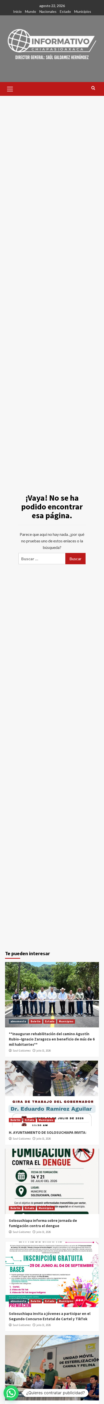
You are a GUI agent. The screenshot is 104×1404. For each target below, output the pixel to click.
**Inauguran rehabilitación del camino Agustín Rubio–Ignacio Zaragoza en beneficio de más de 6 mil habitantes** (52, 1039)
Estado (65, 11)
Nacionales (48, 11)
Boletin (36, 1021)
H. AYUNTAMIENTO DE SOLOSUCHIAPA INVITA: (47, 1132)
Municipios (82, 11)
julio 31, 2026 (43, 1050)
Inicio (17, 11)
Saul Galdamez (22, 1050)
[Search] (93, 88)
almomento (18, 1021)
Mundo (30, 11)
